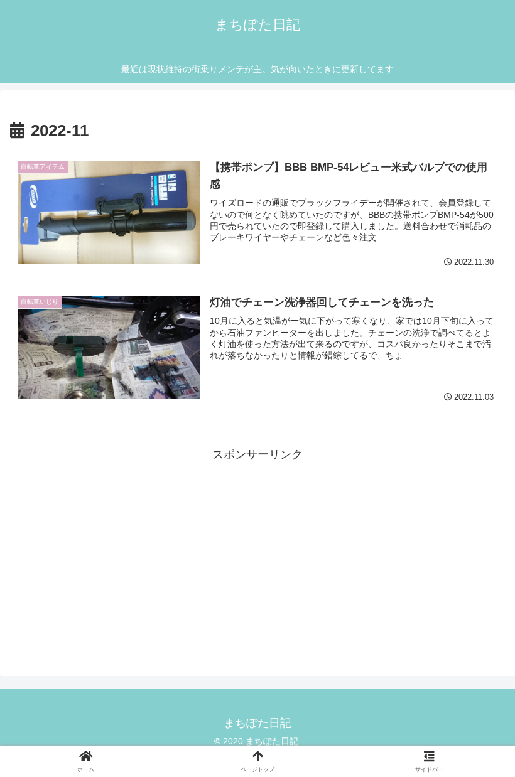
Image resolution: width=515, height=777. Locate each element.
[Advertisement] (257, 552)
